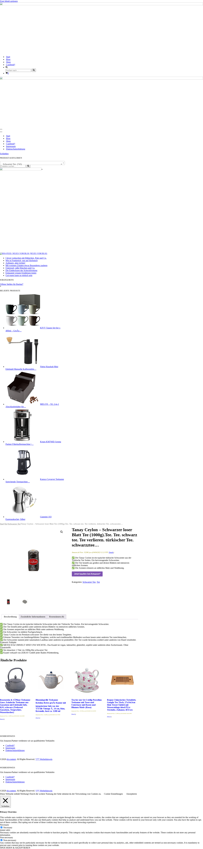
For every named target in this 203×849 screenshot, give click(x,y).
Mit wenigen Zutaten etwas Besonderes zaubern (26, 265)
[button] (61, 531)
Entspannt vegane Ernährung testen (21, 273)
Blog (8, 59)
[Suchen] (34, 70)
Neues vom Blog (38, 253)
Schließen (4, 153)
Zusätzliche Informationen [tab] (33, 616)
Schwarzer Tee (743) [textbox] (31, 164)
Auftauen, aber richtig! (15, 263)
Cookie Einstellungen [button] (113, 794)
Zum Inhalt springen (9, 1)
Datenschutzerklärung (15, 149)
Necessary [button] (4, 825)
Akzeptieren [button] (131, 794)
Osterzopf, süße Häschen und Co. (20, 268)
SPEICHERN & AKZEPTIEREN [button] (15, 848)
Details (111, 552)
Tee (5, 524)
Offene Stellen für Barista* (11, 284)
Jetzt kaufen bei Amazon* (87, 574)
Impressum (11, 146)
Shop (8, 62)
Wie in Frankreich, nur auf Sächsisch (22, 260)
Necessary (7, 827)
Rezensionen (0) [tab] (56, 616)
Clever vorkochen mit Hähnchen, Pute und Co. (26, 258)
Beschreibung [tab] (10, 616)
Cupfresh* (10, 64)
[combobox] (32, 163)
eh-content (11, 759)
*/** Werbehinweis (43, 759)
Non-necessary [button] (6, 837)
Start (8, 57)
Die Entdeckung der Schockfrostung (21, 270)
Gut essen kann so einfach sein (19, 275)
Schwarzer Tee (14, 524)
